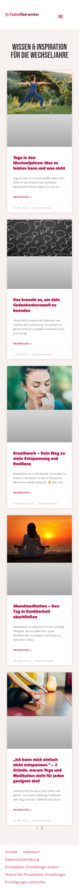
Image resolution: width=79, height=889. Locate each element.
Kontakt (11, 852)
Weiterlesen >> (22, 197)
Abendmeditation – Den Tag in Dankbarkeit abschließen (36, 611)
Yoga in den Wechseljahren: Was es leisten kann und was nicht (39, 162)
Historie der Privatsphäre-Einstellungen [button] (35, 874)
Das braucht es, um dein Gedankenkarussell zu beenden (36, 304)
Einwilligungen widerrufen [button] (25, 882)
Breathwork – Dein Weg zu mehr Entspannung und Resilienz (39, 458)
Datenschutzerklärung (22, 859)
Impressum (31, 852)
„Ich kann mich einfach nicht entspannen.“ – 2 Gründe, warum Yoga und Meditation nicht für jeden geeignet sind (38, 770)
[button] (60, 16)
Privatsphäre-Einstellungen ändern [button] (32, 867)
